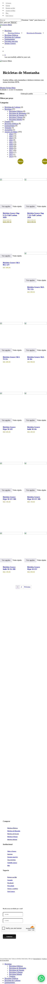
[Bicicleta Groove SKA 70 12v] (11, 324)
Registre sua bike (12, 877)
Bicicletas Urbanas (12, 836)
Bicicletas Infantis (12, 839)
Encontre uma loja (12, 857)
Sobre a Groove (11, 851)
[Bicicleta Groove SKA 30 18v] (35, 324)
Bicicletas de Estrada (13, 833)
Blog (8, 865)
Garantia (10, 880)
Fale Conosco (11, 891)
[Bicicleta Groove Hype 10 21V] (35, 534)
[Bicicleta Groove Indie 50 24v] (35, 394)
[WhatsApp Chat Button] (41, 978)
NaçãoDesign (37, 959)
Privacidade (10, 885)
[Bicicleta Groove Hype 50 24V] (11, 394)
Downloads (10, 883)
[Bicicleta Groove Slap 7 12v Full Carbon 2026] (35, 180)
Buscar (13, 22)
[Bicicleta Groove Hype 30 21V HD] (11, 464)
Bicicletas (8, 964)
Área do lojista (11, 860)
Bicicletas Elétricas (12, 828)
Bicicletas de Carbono (12, 980)
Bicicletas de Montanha (13, 831)
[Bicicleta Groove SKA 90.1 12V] (11, 241)
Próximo (27, 587)
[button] (4, 798)
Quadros (12, 976)
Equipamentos (10, 982)
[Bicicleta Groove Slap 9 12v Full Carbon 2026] (11, 180)
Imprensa (10, 854)
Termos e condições (12, 888)
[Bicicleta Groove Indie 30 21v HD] (11, 534)
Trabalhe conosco (12, 862)
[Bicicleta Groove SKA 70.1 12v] (35, 254)
